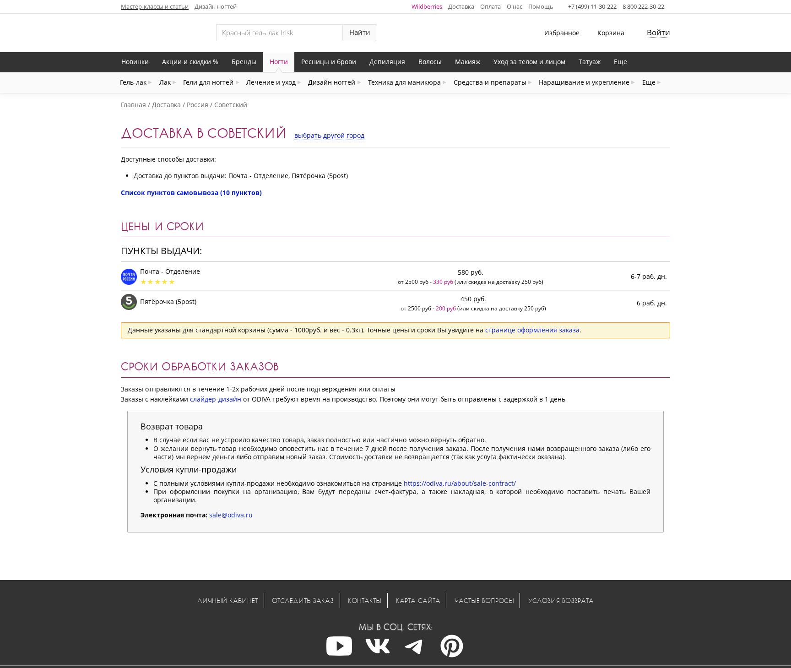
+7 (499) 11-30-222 (592, 6)
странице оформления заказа (532, 330)
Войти (658, 32)
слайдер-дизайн (215, 399)
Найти (359, 32)
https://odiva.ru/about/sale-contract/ (460, 483)
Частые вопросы (484, 600)
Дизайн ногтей (216, 6)
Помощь (540, 6)
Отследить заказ (303, 600)
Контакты (364, 600)
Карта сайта (418, 600)
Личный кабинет (227, 600)
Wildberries (427, 6)
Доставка (461, 6)
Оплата (490, 6)
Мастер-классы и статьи (155, 6)
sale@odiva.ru (231, 515)
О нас (514, 6)
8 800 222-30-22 (643, 6)
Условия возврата (561, 600)
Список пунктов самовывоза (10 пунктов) (191, 192)
